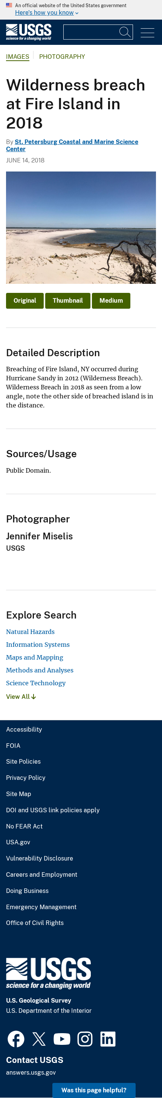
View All (18, 696)
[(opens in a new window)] (16, 1038)
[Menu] (147, 33)
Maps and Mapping (34, 657)
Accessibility (24, 729)
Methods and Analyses (39, 670)
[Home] (28, 38)
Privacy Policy (26, 778)
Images (17, 56)
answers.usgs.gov (31, 1072)
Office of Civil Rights (35, 923)
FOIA (13, 746)
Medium (111, 300)
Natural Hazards (30, 632)
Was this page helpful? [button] (94, 1090)
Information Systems (38, 644)
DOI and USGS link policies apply (53, 810)
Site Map (18, 794)
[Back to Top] (134, 1070)
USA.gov (18, 842)
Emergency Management (41, 907)
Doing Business (27, 891)
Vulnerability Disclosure (39, 858)
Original (25, 300)
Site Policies (23, 761)
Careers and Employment (41, 874)
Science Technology (36, 683)
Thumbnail (68, 300)
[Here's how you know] (81, 10)
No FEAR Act (24, 826)
